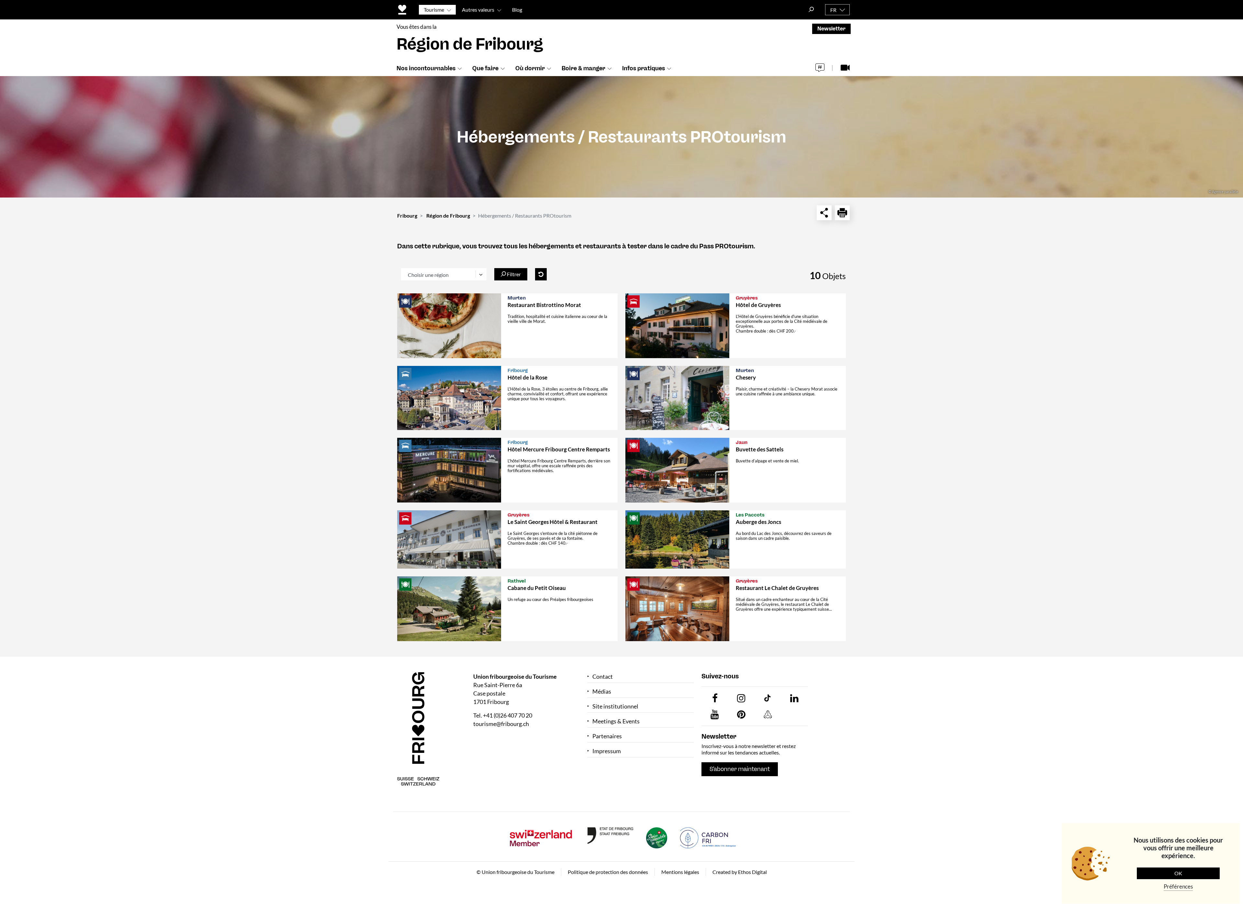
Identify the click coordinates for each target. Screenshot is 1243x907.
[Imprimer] (842, 212)
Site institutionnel (615, 706)
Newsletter (831, 29)
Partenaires (607, 736)
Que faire (485, 68)
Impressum (606, 751)
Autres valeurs (478, 9)
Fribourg (407, 215)
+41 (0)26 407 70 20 (507, 715)
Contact (602, 676)
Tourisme (434, 9)
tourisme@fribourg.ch (501, 723)
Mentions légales (680, 872)
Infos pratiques (643, 68)
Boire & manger (583, 68)
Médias (601, 691)
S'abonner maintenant (740, 769)
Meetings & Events (616, 721)
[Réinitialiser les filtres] (541, 274)
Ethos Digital (752, 872)
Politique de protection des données (608, 872)
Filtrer (513, 274)
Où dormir (530, 68)
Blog (517, 9)
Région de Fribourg (448, 215)
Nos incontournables (426, 68)
